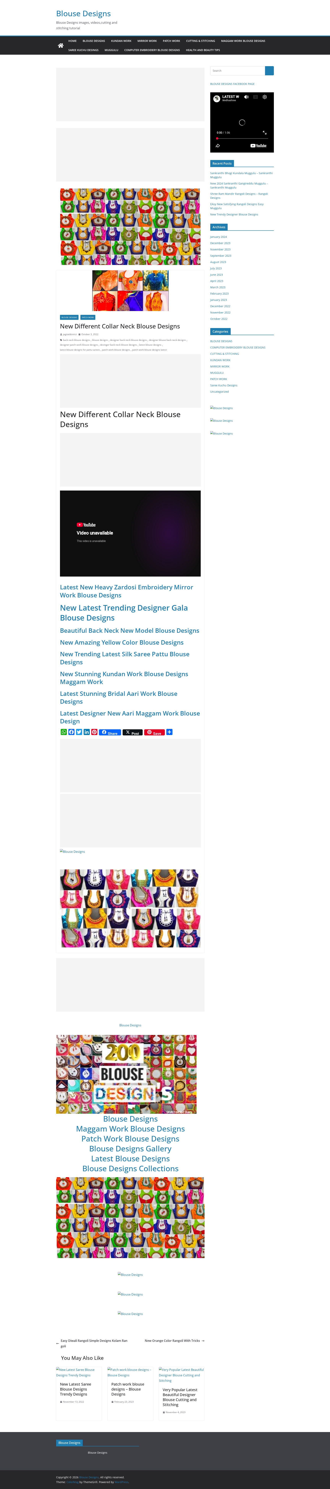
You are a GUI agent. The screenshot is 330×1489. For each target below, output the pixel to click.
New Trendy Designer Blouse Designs (234, 214)
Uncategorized (219, 391)
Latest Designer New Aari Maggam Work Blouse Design (130, 717)
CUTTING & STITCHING (200, 41)
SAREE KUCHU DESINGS (83, 50)
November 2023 (220, 249)
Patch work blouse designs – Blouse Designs (127, 1389)
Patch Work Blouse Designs (130, 1138)
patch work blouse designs (116, 349)
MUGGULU (111, 50)
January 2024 (218, 237)
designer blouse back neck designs (167, 340)
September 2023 (220, 256)
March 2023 (217, 287)
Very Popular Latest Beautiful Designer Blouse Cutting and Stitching (180, 1397)
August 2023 (218, 262)
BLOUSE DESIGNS (94, 41)
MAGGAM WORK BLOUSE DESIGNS (243, 41)
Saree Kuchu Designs (223, 385)
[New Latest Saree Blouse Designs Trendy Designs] (79, 1370)
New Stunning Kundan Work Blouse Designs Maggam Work (124, 678)
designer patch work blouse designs (79, 344)
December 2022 (220, 306)
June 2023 (216, 274)
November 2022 (220, 312)
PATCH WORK (171, 41)
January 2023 (218, 300)
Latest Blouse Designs (130, 1158)
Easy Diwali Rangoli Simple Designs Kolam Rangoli (94, 1343)
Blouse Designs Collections (130, 1168)
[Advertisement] (130, 94)
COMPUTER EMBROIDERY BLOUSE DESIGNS (152, 50)
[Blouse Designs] (60, 45)
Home (72, 41)
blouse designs (100, 340)
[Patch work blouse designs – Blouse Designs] (130, 1370)
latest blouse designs (150, 344)
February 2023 (219, 293)
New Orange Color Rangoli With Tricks (172, 1341)
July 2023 (216, 268)
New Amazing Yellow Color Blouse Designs (122, 642)
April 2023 (216, 281)
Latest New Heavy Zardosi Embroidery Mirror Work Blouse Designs (126, 591)
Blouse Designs (83, 13)
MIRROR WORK (147, 41)
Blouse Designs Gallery (130, 1148)
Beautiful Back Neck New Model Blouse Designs (129, 630)
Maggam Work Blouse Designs (130, 1128)
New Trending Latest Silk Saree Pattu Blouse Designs (124, 658)
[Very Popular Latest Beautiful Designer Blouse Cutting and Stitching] (182, 1370)
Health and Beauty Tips (203, 50)
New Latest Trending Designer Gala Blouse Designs (124, 612)
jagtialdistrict (70, 334)
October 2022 (218, 319)
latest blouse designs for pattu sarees (80, 349)
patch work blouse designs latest (149, 349)
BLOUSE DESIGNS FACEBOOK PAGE (232, 84)
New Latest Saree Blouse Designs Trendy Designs (75, 1389)
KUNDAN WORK (121, 41)
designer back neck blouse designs (128, 340)
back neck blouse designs (76, 340)
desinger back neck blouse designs (118, 344)
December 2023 (220, 243)
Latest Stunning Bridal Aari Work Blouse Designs (118, 697)
